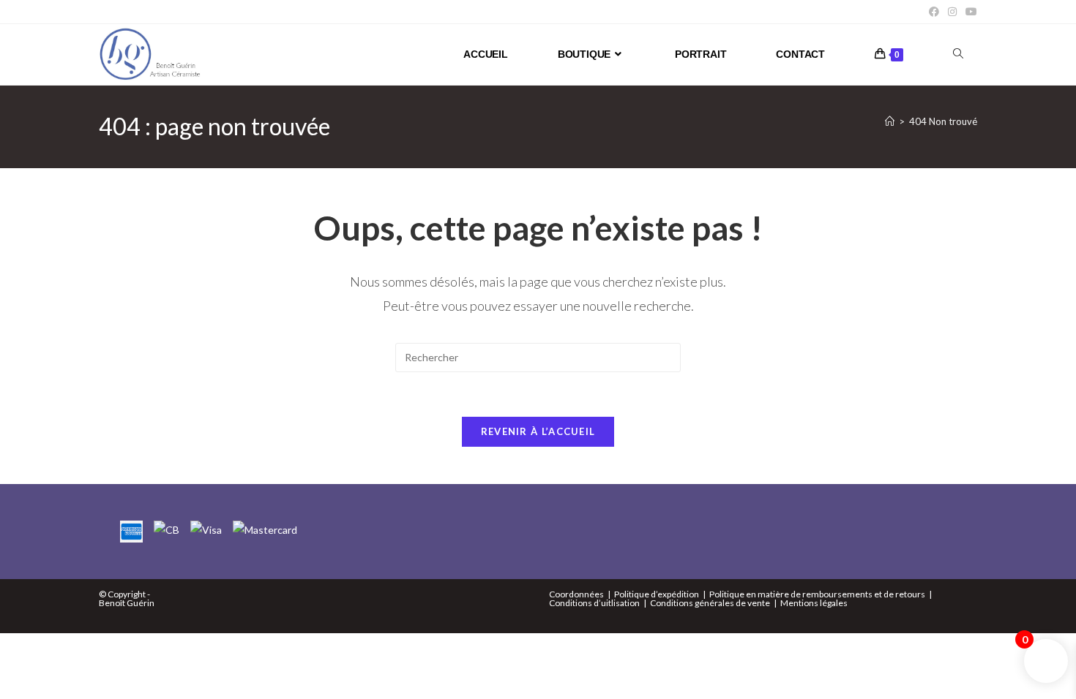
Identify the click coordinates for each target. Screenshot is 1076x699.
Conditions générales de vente (710, 602)
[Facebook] (934, 11)
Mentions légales (814, 602)
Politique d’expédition (656, 594)
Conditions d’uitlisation (594, 602)
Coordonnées (576, 594)
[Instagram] (952, 11)
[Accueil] (889, 121)
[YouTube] (969, 11)
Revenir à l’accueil (538, 431)
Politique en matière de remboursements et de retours (817, 594)
